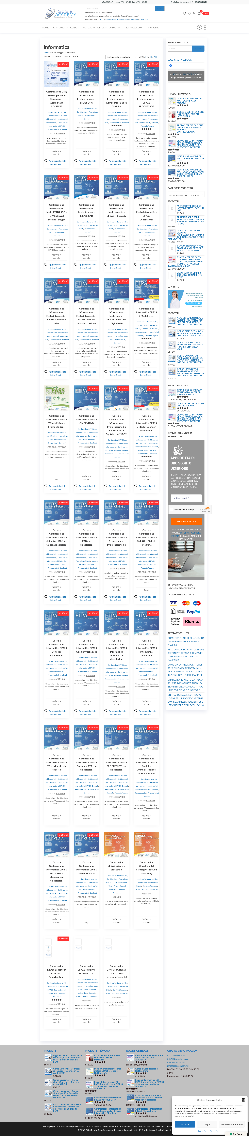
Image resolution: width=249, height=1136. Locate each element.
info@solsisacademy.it (177, 1065)
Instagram (205, 27)
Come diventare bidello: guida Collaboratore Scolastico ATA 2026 (186, 641)
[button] (243, 1100)
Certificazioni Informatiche (87, 108)
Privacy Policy (215, 1131)
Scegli (56, 479)
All (155, 57)
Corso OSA (133, 19)
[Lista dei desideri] (189, 13)
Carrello (153, 27)
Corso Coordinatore (120, 19)
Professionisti (53, 129)
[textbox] (186, 195)
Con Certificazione (120, 336)
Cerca (159, 8)
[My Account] (194, 13)
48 (151, 57)
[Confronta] (184, 13)
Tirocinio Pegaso (147, 126)
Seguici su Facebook (180, 59)
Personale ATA (140, 332)
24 (146, 57)
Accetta (185, 1124)
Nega (207, 1124)
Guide (73, 27)
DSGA (140, 450)
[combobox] (186, 194)
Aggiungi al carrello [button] (56, 152)
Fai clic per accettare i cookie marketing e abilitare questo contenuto (186, 76)
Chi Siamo (59, 27)
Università (117, 893)
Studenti (63, 129)
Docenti (116, 119)
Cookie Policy (203, 1131)
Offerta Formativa (108, 27)
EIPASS (108, 19)
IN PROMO (154, 329)
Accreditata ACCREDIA (57, 112)
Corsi (111, 340)
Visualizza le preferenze (231, 1124)
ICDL (102, 19)
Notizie (87, 27)
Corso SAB (143, 19)
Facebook (199, 27)
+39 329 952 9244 (176, 1062)
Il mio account (135, 27)
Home (45, 27)
